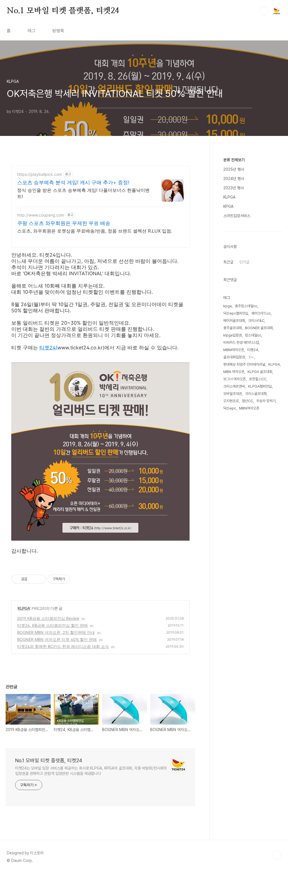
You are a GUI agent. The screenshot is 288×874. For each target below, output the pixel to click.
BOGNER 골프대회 (259, 328)
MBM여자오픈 (233, 350)
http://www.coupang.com (40, 215)
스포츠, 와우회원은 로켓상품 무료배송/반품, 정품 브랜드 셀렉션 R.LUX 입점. (94, 231)
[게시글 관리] (39, 579)
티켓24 (252, 350)
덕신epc (229, 408)
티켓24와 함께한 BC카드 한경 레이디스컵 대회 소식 (63, 646)
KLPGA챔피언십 (260, 386)
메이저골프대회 (234, 320)
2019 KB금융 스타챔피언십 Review (48, 618)
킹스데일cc (253, 335)
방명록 (58, 30)
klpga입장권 (232, 335)
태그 (31, 30)
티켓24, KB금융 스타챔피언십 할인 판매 (52, 625)
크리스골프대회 (256, 394)
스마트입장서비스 (236, 215)
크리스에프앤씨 (234, 386)
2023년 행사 (233, 188)
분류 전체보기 (234, 160)
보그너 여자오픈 (234, 379)
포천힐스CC (257, 379)
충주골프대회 (232, 328)
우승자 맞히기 (266, 401)
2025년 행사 (233, 169)
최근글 (228, 262)
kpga (227, 306)
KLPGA (24, 608)
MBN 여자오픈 (233, 372)
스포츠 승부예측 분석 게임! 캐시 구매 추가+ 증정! (73, 182)
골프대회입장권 (234, 357)
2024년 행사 (233, 178)
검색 (264, 11)
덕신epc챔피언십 (235, 313)
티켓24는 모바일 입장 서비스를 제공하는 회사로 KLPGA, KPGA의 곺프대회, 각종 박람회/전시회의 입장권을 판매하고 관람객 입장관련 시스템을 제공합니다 (91, 771)
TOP (276, 855)
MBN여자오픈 (249, 408)
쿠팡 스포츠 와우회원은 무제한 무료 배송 (63, 223)
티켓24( (48, 347)
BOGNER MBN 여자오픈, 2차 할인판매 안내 (56, 632)
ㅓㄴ (251, 357)
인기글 (244, 262)
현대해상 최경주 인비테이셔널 (244, 364)
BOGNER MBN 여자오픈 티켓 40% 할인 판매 (57, 639)
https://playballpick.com (39, 174)
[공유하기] (32, 579)
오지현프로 (231, 401)
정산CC (247, 401)
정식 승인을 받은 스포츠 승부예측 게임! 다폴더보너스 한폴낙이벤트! (83, 193)
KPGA (228, 206)
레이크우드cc (261, 313)
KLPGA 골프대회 (260, 372)
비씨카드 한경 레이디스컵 (241, 342)
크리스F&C (256, 320)
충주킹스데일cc (246, 306)
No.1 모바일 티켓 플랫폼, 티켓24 (63, 11)
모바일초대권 (232, 394)
